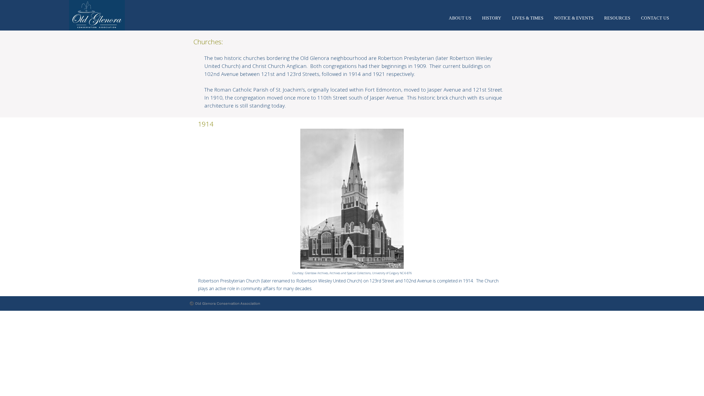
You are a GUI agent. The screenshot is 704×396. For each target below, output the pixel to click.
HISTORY (491, 18)
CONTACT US (655, 18)
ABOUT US (460, 18)
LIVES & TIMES (527, 18)
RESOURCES (617, 18)
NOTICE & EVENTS (573, 18)
